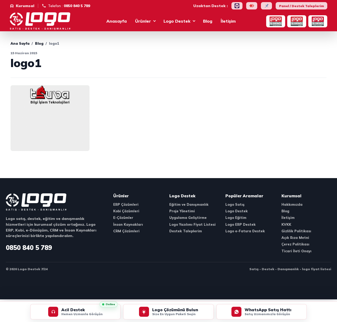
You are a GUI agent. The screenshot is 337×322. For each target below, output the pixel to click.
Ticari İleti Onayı (296, 251)
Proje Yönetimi (182, 211)
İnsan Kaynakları (128, 224)
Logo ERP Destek (240, 224)
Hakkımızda (292, 204)
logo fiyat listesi (316, 269)
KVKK (286, 224)
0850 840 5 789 (29, 247)
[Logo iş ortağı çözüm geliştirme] (317, 21)
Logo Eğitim (235, 217)
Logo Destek (176, 21)
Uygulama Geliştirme (188, 217)
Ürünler (143, 21)
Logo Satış (235, 204)
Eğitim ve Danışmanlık (189, 204)
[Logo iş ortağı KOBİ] (296, 21)
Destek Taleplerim (185, 231)
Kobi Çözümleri (126, 211)
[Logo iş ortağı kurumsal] (275, 21)
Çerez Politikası (295, 244)
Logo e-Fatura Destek (245, 231)
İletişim (228, 21)
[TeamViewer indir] (236, 5)
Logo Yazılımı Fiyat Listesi (192, 224)
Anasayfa (116, 21)
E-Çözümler (123, 217)
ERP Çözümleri (125, 204)
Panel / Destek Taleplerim (301, 6)
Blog (207, 21)
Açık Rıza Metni (295, 237)
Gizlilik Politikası (296, 231)
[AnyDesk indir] (251, 5)
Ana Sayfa (20, 43)
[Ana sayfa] (43, 21)
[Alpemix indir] (266, 5)
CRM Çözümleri (126, 231)
